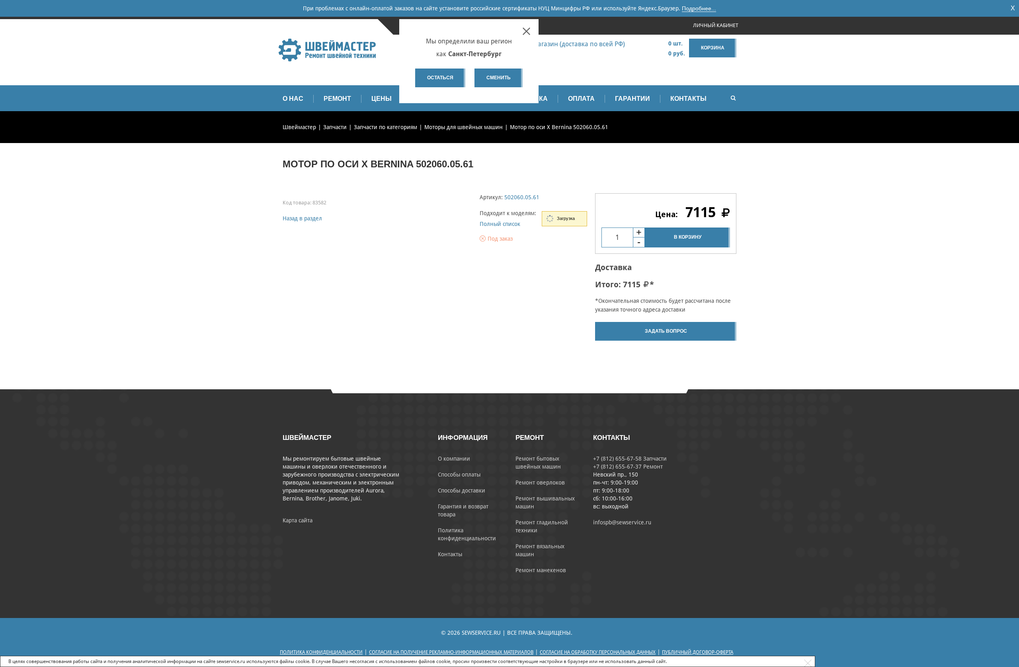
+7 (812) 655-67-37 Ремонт (628, 466)
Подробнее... (699, 8)
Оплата (581, 98)
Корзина (712, 48)
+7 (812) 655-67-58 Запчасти (630, 458)
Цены (381, 98)
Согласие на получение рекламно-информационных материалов (451, 652)
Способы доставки (461, 490)
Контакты (688, 98)
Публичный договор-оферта (697, 652)
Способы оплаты (459, 474)
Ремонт (337, 98)
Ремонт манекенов (540, 570)
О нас (293, 98)
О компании (454, 458)
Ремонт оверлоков (540, 482)
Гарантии (632, 98)
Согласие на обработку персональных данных (598, 652)
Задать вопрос (666, 331)
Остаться (440, 77)
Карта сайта (297, 520)
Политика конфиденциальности (321, 652)
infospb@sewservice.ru (622, 522)
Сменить (498, 77)
